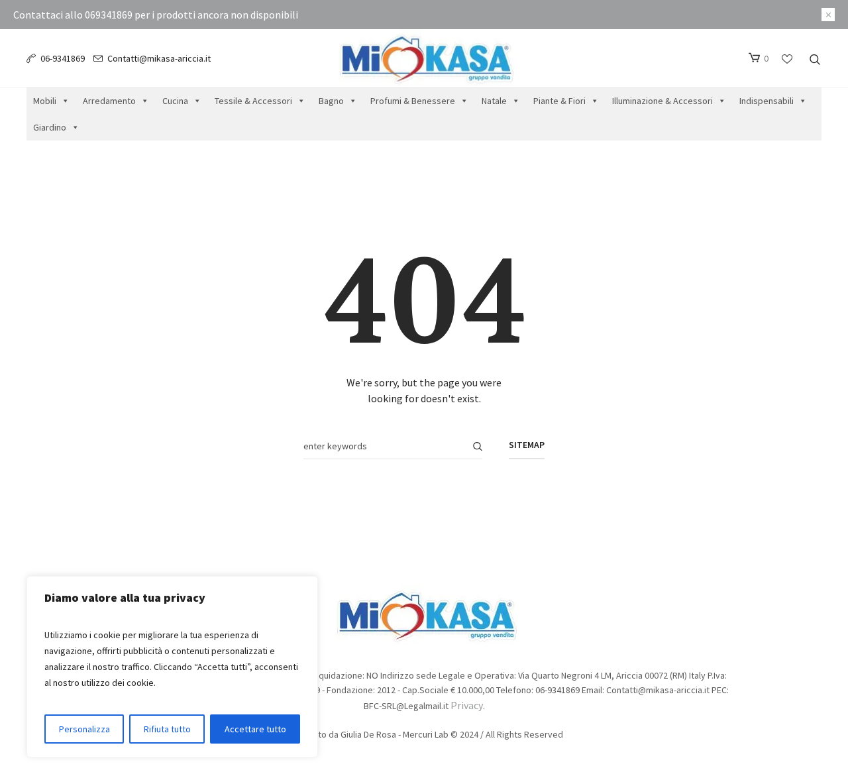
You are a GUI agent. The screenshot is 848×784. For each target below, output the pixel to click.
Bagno (331, 101)
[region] (172, 666)
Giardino (49, 127)
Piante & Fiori (559, 101)
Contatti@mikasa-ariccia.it (159, 58)
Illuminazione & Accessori (662, 101)
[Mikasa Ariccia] (424, 615)
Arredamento (109, 101)
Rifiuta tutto (167, 729)
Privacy (466, 705)
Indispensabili (766, 101)
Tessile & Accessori (253, 101)
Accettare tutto (255, 729)
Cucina (175, 101)
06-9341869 (62, 58)
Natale (494, 101)
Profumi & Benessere (412, 101)
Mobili (44, 101)
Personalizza (84, 729)
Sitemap (527, 445)
